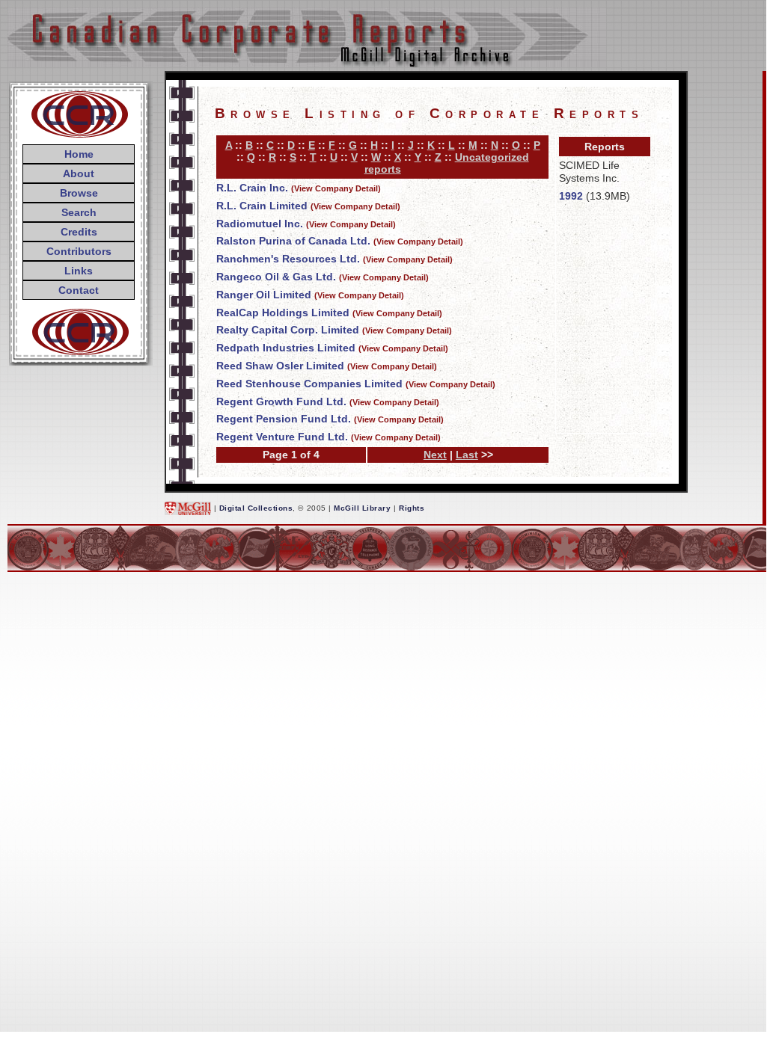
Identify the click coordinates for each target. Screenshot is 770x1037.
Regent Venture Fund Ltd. (282, 437)
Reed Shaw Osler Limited (280, 366)
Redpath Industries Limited (285, 348)
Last (467, 455)
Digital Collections (256, 508)
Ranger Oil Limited (263, 295)
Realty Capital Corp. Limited (287, 330)
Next (435, 455)
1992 (571, 196)
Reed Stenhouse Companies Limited (309, 384)
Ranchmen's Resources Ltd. (288, 259)
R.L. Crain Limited (262, 206)
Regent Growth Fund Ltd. (281, 401)
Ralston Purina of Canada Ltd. (293, 241)
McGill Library (362, 508)
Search (79, 212)
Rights (411, 508)
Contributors (78, 251)
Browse (79, 193)
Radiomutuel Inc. (259, 224)
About (78, 173)
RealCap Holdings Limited (282, 313)
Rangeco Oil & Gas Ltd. (276, 277)
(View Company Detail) (336, 188)
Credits (79, 232)
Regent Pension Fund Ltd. (283, 419)
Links (78, 271)
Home (79, 154)
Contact (78, 290)
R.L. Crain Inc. (252, 188)
